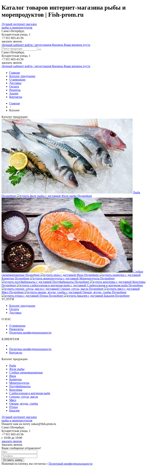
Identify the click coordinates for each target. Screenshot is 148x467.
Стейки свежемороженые (26, 372)
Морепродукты (19, 382)
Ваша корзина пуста (71, 44)
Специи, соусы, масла (23, 396)
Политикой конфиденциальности (70, 463)
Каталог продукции (22, 76)
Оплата (14, 86)
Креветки (15, 379)
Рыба (12, 365)
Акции (13, 93)
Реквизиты (16, 329)
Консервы (15, 389)
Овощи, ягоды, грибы (23, 403)
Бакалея (14, 410)
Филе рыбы (16, 369)
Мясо (12, 400)
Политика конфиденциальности (30, 332)
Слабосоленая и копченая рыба (29, 393)
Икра (12, 376)
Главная (14, 72)
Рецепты (15, 90)
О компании (17, 79)
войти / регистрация (27, 44)
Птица (13, 407)
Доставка (15, 83)
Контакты (15, 96)
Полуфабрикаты (20, 386)
